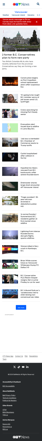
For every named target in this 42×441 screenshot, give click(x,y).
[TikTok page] (19, 367)
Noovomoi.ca (7, 427)
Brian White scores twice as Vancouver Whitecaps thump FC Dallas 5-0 (30, 264)
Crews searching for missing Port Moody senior (29, 112)
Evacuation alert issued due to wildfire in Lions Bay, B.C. (30, 126)
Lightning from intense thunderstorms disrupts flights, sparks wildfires (30, 234)
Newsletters (33, 356)
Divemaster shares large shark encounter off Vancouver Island (30, 185)
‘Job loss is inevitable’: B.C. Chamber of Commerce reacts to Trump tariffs (30, 142)
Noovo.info (6, 424)
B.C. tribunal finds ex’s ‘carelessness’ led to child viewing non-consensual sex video (30, 293)
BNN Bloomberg (8, 412)
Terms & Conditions (9, 398)
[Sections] (4, 4)
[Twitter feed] (14, 367)
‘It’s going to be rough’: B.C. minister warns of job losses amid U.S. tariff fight (30, 98)
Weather (6, 15)
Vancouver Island (18, 15)
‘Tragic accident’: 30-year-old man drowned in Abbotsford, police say (29, 201)
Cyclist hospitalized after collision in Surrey (29, 156)
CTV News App (8, 356)
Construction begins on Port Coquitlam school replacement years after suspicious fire (30, 82)
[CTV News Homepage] (21, 4)
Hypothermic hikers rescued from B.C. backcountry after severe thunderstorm (30, 171)
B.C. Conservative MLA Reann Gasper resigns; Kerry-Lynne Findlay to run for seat (30, 279)
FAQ (26, 356)
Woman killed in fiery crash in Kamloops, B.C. (29, 248)
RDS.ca (5, 429)
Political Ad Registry (10, 400)
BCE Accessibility (9, 386)
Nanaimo (30, 15)
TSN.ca (5, 415)
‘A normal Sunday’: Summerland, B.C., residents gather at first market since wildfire (29, 218)
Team (4, 359)
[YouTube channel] (23, 367)
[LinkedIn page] (27, 367)
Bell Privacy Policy (9, 395)
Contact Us (19, 356)
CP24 (4, 410)
